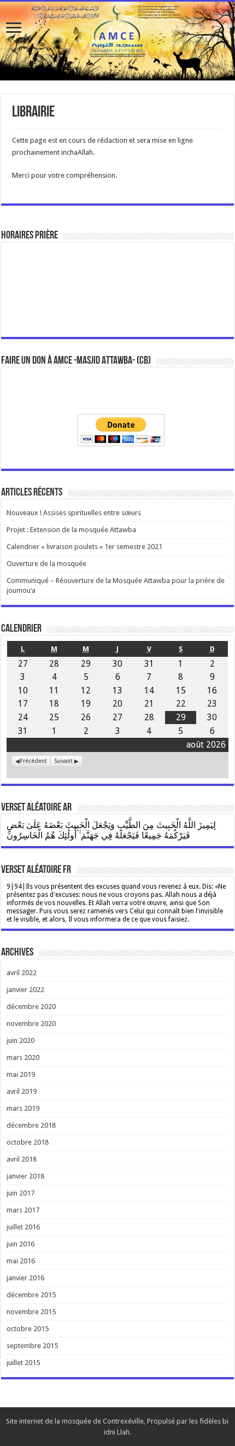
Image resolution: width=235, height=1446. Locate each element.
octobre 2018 (28, 1142)
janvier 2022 (25, 990)
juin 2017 (20, 1193)
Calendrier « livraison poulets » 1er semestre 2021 (84, 547)
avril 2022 (22, 973)
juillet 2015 (23, 1362)
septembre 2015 (32, 1346)
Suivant (64, 760)
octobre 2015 (28, 1329)
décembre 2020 (31, 1006)
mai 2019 (21, 1074)
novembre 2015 (31, 1312)
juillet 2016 (23, 1227)
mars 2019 (23, 1108)
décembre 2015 (31, 1295)
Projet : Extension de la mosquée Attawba (71, 530)
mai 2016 (21, 1261)
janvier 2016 (25, 1278)
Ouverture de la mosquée (46, 563)
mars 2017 (23, 1210)
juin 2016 (20, 1244)
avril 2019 (22, 1091)
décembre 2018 (31, 1125)
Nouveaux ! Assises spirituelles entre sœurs (74, 513)
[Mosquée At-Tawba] (117, 41)
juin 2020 (20, 1040)
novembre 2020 (31, 1023)
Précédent (33, 760)
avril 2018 (22, 1159)
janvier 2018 (25, 1176)
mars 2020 (23, 1057)
